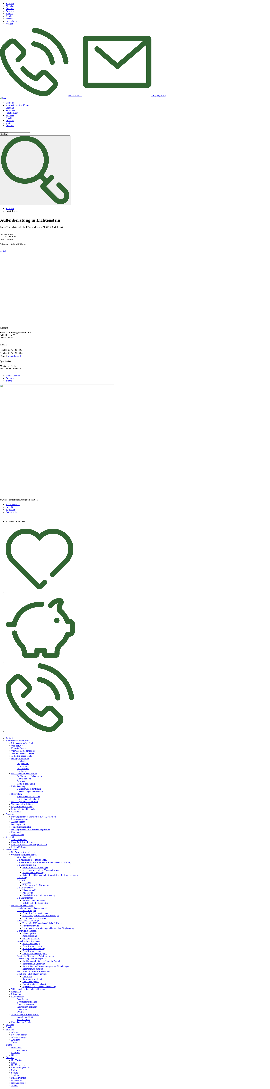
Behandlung (16, 794)
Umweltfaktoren (24, 778)
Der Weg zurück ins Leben (23, 852)
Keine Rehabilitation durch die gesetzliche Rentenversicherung (50, 875)
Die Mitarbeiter (18, 1065)
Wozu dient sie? (24, 857)
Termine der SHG (19, 839)
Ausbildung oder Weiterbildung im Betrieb (41, 961)
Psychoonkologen (19, 1035)
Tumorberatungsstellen (21, 827)
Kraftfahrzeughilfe (30, 926)
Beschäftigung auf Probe (33, 969)
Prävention (16, 994)
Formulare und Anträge (21, 1022)
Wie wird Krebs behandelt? (23, 751)
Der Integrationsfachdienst (34, 984)
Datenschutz (11, 512)
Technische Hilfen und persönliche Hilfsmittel (42, 923)
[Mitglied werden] (39, 592)
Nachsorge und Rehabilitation (24, 801)
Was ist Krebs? (17, 746)
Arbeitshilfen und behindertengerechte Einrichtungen (45, 966)
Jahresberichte (17, 834)
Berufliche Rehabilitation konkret (31, 974)
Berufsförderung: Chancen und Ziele (33, 908)
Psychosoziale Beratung (21, 806)
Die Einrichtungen (25, 898)
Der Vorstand (17, 1060)
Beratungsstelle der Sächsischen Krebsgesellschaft (33, 817)
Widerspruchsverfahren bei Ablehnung (28, 989)
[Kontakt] (40, 731)
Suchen (4, 134)
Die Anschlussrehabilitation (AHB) (32, 860)
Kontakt (9, 24)
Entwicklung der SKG (21, 1067)
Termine (9, 16)
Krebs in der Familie (26, 784)
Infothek (9, 13)
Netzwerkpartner (18, 1083)
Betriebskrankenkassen (27, 1002)
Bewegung (22, 781)
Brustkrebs (21, 771)
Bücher (14, 1055)
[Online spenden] (40, 662)
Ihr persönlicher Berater (32, 979)
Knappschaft (22, 1009)
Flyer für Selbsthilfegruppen (23, 842)
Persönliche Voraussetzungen (35, 867)
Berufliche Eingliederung (33, 964)
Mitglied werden (13, 375)
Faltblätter (15, 1052)
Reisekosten (27, 893)
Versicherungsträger (25, 1017)
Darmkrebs (22, 766)
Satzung (14, 1073)
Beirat (14, 1062)
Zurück (3, 251)
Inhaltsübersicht (13, 504)
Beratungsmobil (18, 824)
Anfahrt (14, 1085)
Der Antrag (22, 877)
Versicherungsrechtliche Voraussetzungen (40, 870)
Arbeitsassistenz (29, 936)
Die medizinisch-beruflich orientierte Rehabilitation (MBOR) (44, 862)
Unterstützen (11, 21)
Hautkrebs (21, 761)
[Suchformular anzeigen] (35, 170)
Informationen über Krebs (17, 105)
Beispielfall (16, 991)
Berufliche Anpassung (32, 946)
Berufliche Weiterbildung (33, 948)
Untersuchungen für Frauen (29, 789)
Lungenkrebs (23, 763)
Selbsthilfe (10, 110)
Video (14, 1042)
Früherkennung (18, 786)
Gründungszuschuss (31, 938)
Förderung (16, 832)
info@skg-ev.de (15, 356)
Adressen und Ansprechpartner (25, 1014)
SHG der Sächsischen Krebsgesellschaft (29, 844)
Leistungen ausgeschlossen (34, 918)
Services (15, 1075)
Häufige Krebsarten (20, 758)
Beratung (10, 108)
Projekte (9, 18)
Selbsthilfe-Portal (18, 847)
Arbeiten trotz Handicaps (28, 920)
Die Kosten (22, 880)
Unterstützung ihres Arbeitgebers (31, 958)
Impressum (10, 509)
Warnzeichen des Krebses (22, 753)
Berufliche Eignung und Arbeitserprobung (35, 956)
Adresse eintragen (19, 1037)
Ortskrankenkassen (25, 1004)
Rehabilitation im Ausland (34, 900)
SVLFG (20, 1012)
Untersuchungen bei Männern (30, 791)
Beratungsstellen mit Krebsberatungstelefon (30, 829)
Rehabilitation (12, 113)
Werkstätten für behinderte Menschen (33, 971)
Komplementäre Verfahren (28, 796)
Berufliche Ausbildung (32, 951)
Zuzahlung (27, 882)
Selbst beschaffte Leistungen (35, 903)
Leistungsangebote (19, 819)
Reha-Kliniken (23, 1019)
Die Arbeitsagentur (30, 981)
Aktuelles (10, 6)
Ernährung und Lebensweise (29, 776)
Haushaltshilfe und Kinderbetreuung (38, 895)
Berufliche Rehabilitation (22, 905)
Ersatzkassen (22, 999)
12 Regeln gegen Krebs (21, 756)
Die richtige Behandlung (28, 799)
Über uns (10, 8)
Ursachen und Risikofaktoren (24, 773)
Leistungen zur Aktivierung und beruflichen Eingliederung (48, 928)
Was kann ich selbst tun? (22, 804)
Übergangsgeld (29, 890)
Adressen (10, 11)
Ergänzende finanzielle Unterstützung (39, 986)
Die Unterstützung (25, 887)
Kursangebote (17, 996)
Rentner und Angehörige (33, 872)
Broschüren (16, 1047)
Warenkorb (22, 1050)
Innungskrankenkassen (27, 1007)
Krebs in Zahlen (18, 748)
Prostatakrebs (23, 768)
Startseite (10, 3)
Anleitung (15, 1040)
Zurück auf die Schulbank (28, 941)
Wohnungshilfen (29, 933)
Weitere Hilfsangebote (27, 931)
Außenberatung (18, 822)
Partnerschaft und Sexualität (23, 809)
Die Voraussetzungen (26, 865)
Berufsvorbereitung (31, 943)
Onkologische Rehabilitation (24, 855)
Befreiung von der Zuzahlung (35, 885)
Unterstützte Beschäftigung (34, 953)
